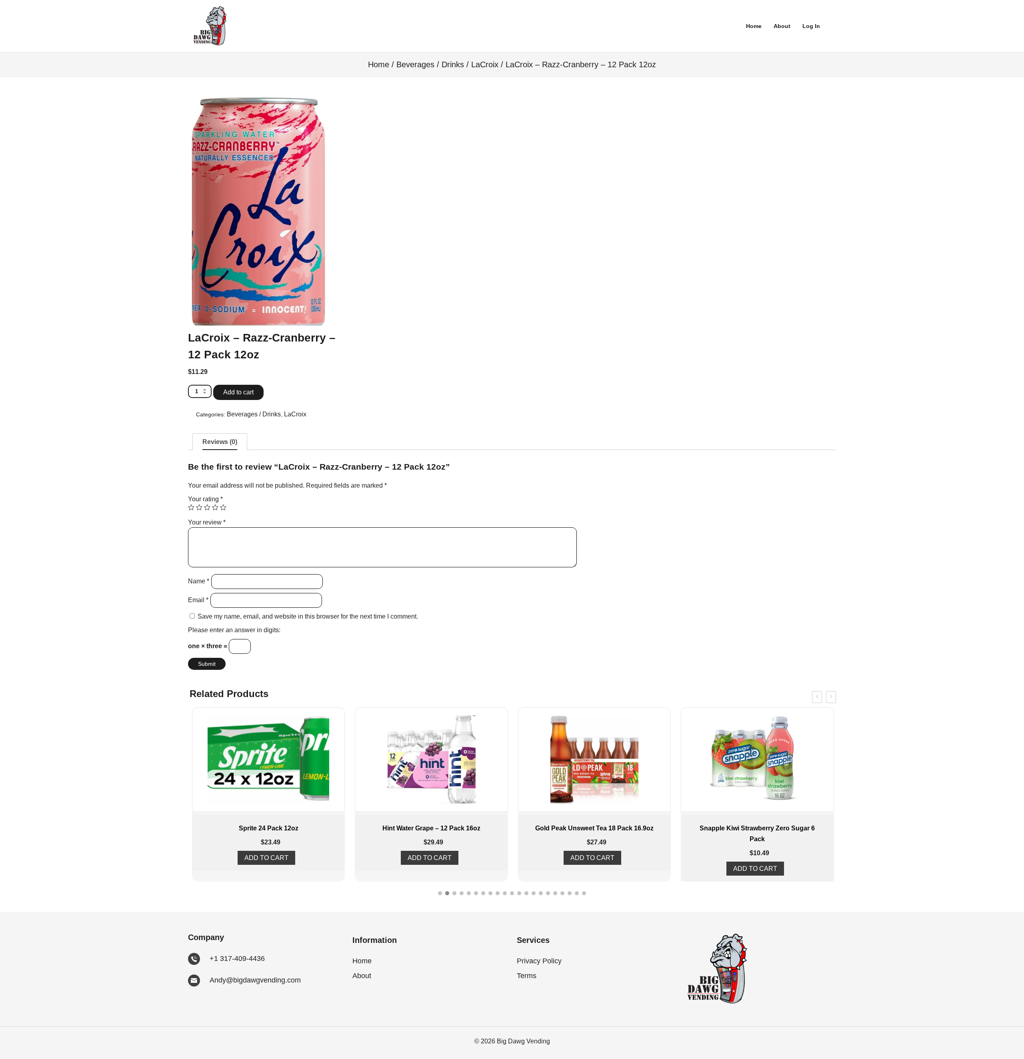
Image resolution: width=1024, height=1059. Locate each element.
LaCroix (484, 64)
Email (198, 600)
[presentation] (817, 697)
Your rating (205, 499)
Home (754, 26)
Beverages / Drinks (430, 64)
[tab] (219, 441)
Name (198, 581)
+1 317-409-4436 (237, 959)
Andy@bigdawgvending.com (255, 980)
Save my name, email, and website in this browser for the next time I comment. (308, 616)
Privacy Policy (539, 961)
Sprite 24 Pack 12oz (268, 828)
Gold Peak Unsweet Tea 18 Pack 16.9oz (594, 828)
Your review (207, 522)
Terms (526, 976)
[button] (440, 893)
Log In (811, 26)
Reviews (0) (219, 441)
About (782, 26)
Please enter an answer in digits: (234, 630)
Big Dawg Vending (522, 1041)
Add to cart (238, 392)
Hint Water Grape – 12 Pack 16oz (431, 828)
